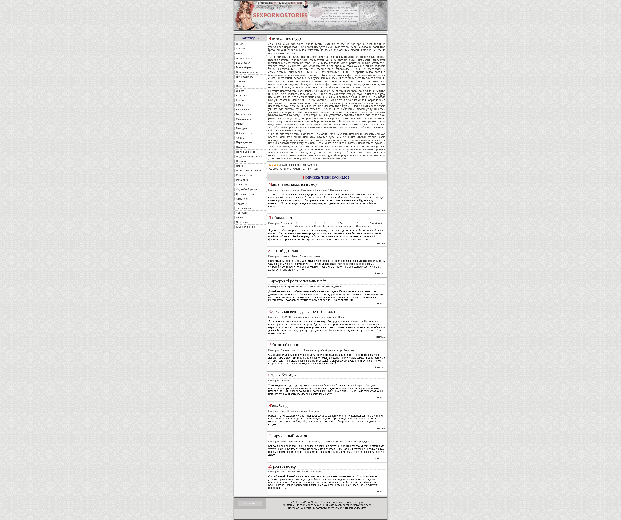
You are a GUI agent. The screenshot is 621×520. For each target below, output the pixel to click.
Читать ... (380, 210)
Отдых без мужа (283, 375)
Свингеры (241, 184)
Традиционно (243, 208)
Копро (239, 104)
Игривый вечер (282, 466)
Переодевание (244, 142)
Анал (239, 53)
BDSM (239, 44)
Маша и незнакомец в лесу (292, 184)
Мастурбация (243, 119)
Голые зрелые (244, 114)
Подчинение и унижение (249, 156)
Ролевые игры (244, 175)
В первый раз (243, 67)
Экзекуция (242, 222)
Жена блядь (279, 405)
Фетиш (240, 217)
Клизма (240, 100)
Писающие (242, 147)
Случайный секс (245, 194)
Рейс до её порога (284, 344)
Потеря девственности (248, 170)
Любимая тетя (281, 217)
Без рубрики (243, 62)
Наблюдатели (244, 133)
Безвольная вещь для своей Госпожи (301, 311)
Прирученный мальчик (289, 436)
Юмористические (245, 226)
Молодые (241, 128)
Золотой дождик (283, 250)
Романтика (242, 180)
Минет (239, 123)
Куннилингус (243, 109)
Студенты (241, 203)
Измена (240, 86)
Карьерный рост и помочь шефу (297, 281)
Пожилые (241, 161)
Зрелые (240, 81)
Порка (239, 165)
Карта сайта (250, 503)
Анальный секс (244, 58)
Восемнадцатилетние (248, 72)
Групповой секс (244, 76)
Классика (241, 95)
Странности (242, 198)
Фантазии (241, 212)
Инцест (240, 90)
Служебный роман (246, 189)
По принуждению (245, 151)
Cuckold (240, 48)
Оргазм (240, 137)
